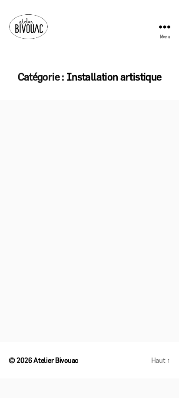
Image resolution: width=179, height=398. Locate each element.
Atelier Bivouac (55, 360)
